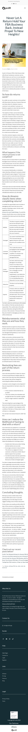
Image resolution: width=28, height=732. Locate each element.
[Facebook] (4, 639)
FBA (14, 566)
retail (22, 566)
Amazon (6, 566)
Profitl (8, 69)
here (8, 180)
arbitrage (11, 566)
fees (16, 566)
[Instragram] (10, 639)
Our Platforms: (14, 723)
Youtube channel (20, 539)
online (19, 566)
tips (6, 567)
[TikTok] (13, 639)
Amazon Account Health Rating (10, 212)
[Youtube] (7, 639)
